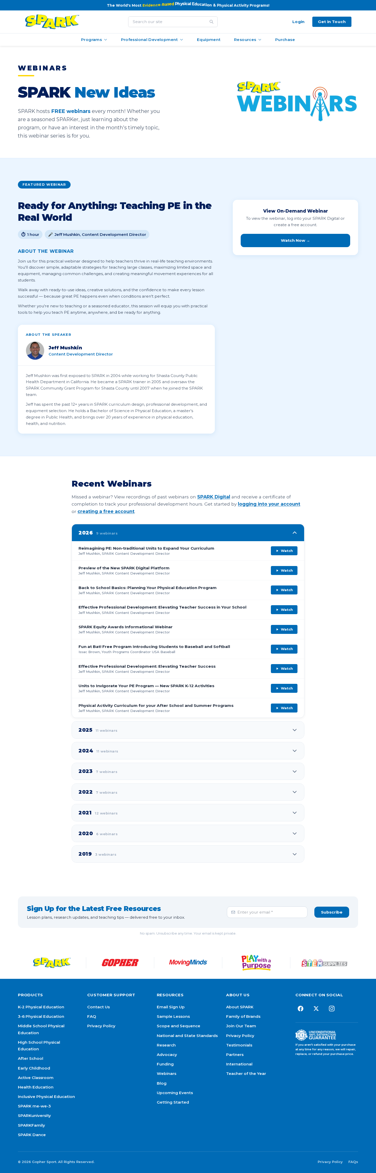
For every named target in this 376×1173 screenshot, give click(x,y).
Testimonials (239, 1045)
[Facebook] (300, 1008)
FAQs (353, 1162)
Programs (91, 39)
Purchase (285, 39)
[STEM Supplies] (324, 963)
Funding (165, 1064)
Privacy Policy (101, 1025)
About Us (238, 994)
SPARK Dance (32, 1134)
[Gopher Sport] (120, 963)
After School (30, 1058)
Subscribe (331, 912)
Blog (162, 1083)
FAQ (91, 1016)
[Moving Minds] (188, 963)
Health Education (35, 1087)
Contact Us (98, 1006)
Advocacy (167, 1054)
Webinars (166, 1073)
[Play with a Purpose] (256, 963)
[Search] (211, 22)
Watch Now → (295, 240)
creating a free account (106, 511)
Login (298, 21)
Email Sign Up (171, 1006)
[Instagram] (332, 1008)
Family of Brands (243, 1016)
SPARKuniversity (34, 1115)
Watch (287, 551)
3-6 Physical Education (41, 1016)
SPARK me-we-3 (34, 1106)
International (239, 1064)
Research (166, 1045)
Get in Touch (332, 21)
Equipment (208, 39)
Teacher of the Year (246, 1073)
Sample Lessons (173, 1016)
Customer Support (111, 994)
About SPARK (239, 1006)
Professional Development (149, 39)
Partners (235, 1054)
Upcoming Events (175, 1092)
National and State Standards (187, 1035)
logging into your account (269, 504)
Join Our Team (241, 1025)
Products (30, 994)
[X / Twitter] (316, 1008)
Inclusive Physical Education (46, 1096)
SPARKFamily (31, 1125)
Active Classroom (35, 1077)
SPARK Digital (213, 496)
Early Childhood (34, 1068)
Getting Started (173, 1102)
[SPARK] (52, 963)
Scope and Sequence (178, 1025)
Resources (245, 39)
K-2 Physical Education (41, 1006)
